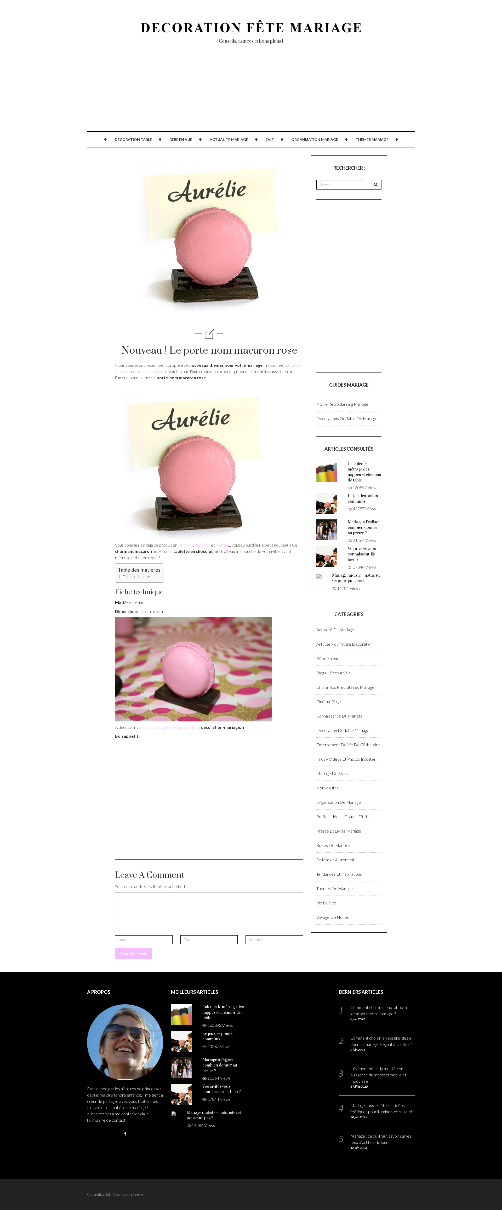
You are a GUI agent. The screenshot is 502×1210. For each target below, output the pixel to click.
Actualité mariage (229, 139)
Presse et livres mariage (338, 830)
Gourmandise (152, 371)
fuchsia (222, 544)
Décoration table (133, 139)
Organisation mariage (314, 139)
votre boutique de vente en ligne (171, 727)
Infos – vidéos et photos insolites (346, 758)
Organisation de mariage (338, 802)
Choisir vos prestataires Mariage (345, 687)
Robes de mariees (333, 845)
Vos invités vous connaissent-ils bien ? (362, 554)
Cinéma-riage (328, 701)
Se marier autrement (335, 859)
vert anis (185, 544)
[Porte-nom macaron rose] (193, 460)
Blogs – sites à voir (333, 672)
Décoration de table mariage (342, 730)
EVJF (270, 139)
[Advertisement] (244, 94)
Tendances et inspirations (339, 873)
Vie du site (326, 902)
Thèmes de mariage (334, 888)
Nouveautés (327, 787)
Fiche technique (136, 576)
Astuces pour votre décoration (344, 643)
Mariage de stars (332, 773)
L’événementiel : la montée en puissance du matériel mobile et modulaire (378, 1074)
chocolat (202, 544)
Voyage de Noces (332, 917)
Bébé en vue (180, 139)
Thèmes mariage (372, 139)
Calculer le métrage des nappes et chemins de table (223, 1012)
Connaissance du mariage (339, 715)
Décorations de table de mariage (347, 418)
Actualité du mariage (335, 629)
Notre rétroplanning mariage (342, 404)
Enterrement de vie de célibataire (348, 744)
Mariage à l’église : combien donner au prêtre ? (364, 528)
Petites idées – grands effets (342, 816)
